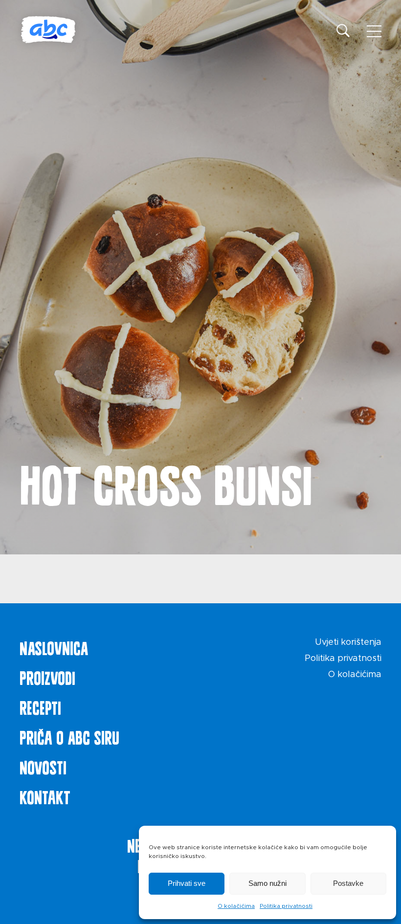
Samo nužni (267, 883)
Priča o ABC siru (69, 736)
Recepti (40, 706)
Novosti (43, 765)
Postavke (348, 883)
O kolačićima (236, 906)
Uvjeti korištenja (348, 642)
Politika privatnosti (286, 906)
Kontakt (45, 795)
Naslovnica (54, 646)
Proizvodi (47, 676)
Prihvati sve (186, 883)
